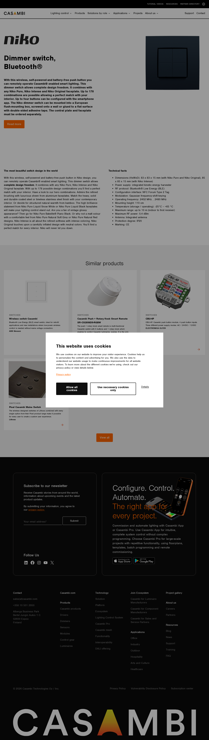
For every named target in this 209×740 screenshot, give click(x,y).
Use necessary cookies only (113, 388)
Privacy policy (63, 374)
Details (145, 386)
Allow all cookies (72, 388)
